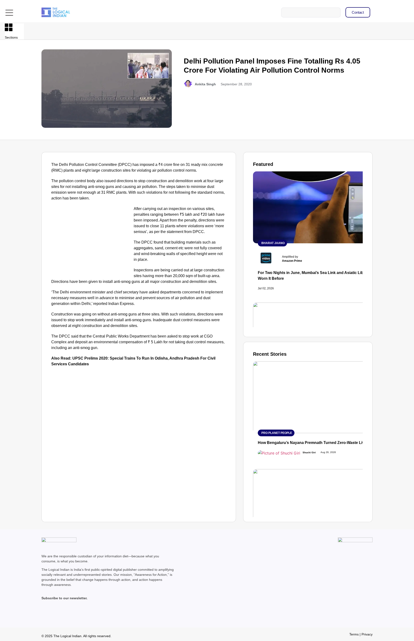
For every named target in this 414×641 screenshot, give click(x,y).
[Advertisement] (91, 241)
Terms (354, 634)
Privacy (367, 634)
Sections (11, 37)
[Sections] (8, 27)
